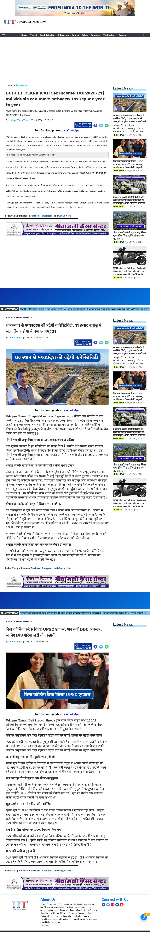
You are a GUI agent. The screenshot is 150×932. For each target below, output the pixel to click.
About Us (48, 899)
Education (63, 35)
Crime (85, 35)
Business (95, 35)
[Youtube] (121, 904)
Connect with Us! (115, 899)
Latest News (123, 88)
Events (122, 35)
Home (9, 85)
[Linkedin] (117, 904)
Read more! (45, 925)
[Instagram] (112, 904)
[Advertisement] (75, 57)
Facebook (35, 215)
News (24, 35)
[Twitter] (108, 904)
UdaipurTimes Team (19, 120)
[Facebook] (103, 904)
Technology (109, 35)
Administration (47, 35)
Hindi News (23, 317)
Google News (64, 215)
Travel (33, 35)
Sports (75, 35)
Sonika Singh (16, 337)
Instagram (47, 215)
